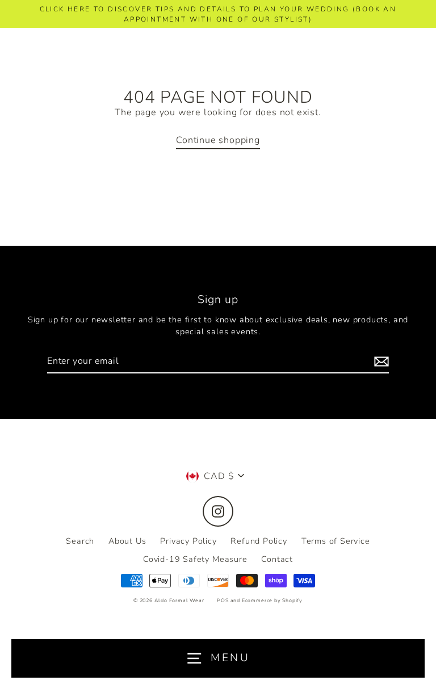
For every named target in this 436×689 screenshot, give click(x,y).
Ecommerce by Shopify (272, 600)
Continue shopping (218, 140)
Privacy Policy (188, 541)
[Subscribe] (380, 361)
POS (222, 600)
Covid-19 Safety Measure (195, 559)
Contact (277, 559)
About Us (127, 541)
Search (80, 541)
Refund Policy (258, 541)
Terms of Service (335, 541)
